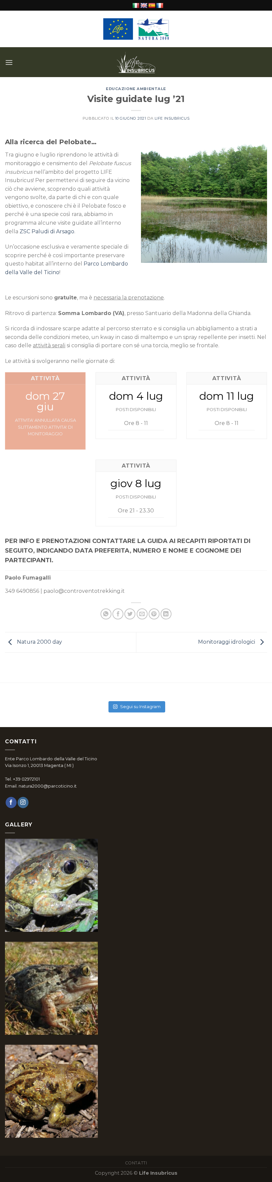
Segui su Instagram (140, 706)
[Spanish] (152, 6)
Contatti (136, 1162)
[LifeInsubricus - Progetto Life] (136, 62)
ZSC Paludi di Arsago (47, 231)
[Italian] (136, 6)
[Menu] (9, 62)
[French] (160, 6)
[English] (144, 6)
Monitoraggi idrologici (227, 642)
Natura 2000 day (39, 642)
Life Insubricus (172, 118)
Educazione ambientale (136, 88)
